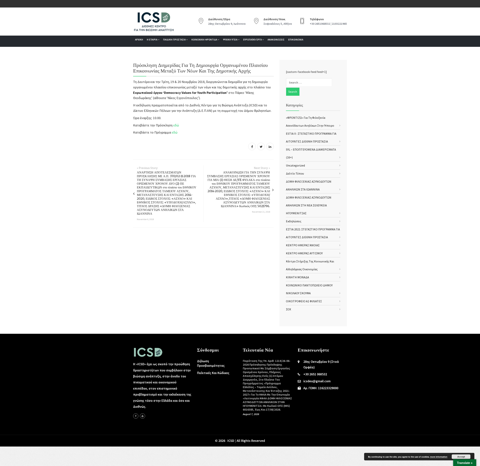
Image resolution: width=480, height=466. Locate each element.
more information (438, 456)
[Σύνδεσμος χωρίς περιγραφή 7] (142, 416)
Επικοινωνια (295, 39)
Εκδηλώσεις (293, 221)
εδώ (176, 125)
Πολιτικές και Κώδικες (213, 373)
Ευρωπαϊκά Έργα (252, 39)
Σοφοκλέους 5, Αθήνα (277, 23)
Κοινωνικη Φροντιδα (204, 39)
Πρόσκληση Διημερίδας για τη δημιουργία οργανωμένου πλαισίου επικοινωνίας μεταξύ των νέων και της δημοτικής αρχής (200, 68)
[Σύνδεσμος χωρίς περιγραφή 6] (135, 416)
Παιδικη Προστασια (174, 39)
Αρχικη (139, 39)
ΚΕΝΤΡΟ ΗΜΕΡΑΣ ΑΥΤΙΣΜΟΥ (304, 253)
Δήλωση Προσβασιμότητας (211, 363)
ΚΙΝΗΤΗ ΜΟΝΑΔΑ (297, 277)
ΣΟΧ (288, 309)
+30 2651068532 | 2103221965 (328, 23)
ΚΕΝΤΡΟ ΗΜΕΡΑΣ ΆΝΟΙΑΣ (303, 245)
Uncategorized (295, 165)
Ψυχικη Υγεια (230, 39)
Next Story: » (262, 168)
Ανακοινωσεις (276, 39)
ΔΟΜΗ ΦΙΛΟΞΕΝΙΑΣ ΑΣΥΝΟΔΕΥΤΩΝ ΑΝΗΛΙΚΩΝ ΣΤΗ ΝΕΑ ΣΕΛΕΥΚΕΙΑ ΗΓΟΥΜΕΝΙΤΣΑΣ (308, 205)
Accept (461, 456)
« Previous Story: (147, 168)
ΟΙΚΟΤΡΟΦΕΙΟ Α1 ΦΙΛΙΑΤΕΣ (304, 301)
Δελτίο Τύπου (295, 173)
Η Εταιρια (152, 39)
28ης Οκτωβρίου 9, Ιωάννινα (227, 23)
